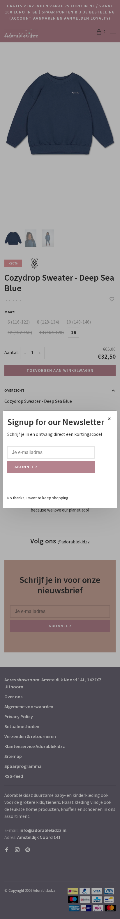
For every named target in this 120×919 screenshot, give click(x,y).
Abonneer (26, 466)
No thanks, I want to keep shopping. (38, 497)
